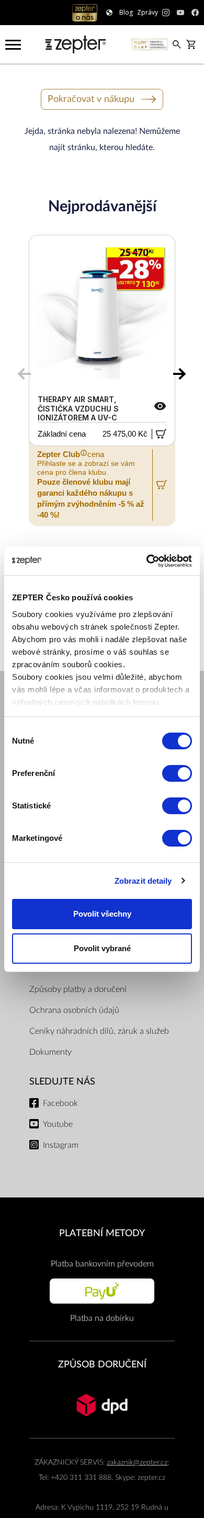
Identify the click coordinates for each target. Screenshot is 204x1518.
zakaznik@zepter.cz (137, 1462)
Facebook (60, 1103)
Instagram (60, 1145)
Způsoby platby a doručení (78, 989)
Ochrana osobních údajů (74, 1010)
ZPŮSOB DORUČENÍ (102, 1364)
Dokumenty (50, 1052)
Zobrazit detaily (143, 880)
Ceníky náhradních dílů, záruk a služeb (99, 1031)
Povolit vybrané (102, 948)
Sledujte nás (62, 1081)
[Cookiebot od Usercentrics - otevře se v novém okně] (146, 561)
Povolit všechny (102, 913)
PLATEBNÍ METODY (102, 1233)
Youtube (58, 1124)
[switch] (177, 773)
